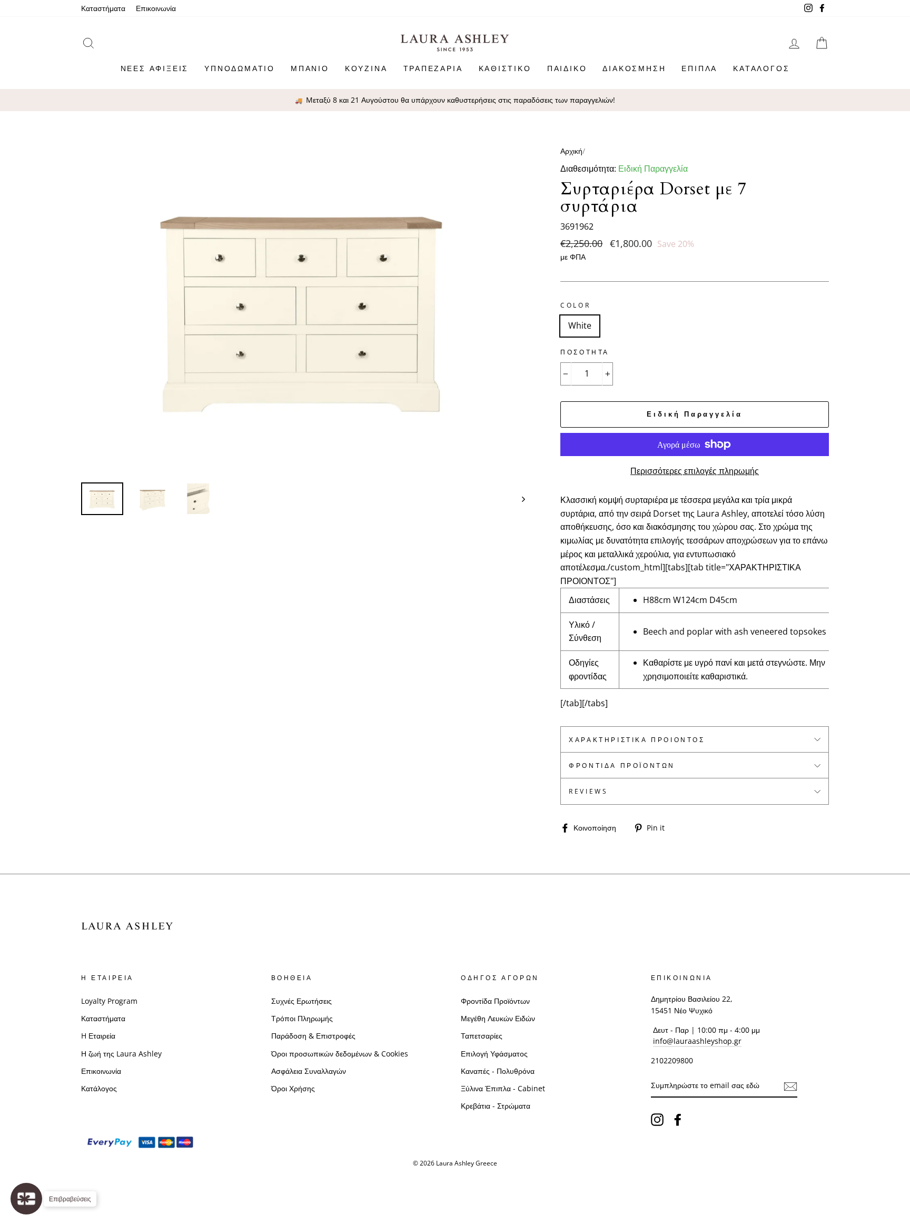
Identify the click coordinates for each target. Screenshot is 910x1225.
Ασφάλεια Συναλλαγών (308, 1071)
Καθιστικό (505, 68)
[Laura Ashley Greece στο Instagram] (657, 1119)
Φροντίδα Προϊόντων (622, 765)
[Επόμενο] (518, 498)
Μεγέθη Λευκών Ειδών (498, 1018)
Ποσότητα (584, 352)
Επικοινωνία (156, 8)
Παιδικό (567, 68)
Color (575, 305)
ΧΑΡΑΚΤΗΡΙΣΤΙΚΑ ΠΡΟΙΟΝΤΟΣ (637, 739)
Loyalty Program (109, 1001)
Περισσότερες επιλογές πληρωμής (694, 471)
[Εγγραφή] (790, 1086)
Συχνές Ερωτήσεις (301, 1001)
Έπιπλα (699, 68)
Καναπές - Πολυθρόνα (498, 1071)
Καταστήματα (103, 8)
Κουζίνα (366, 68)
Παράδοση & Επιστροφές (313, 1036)
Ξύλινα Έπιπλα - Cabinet (503, 1088)
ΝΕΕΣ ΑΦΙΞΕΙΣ (155, 68)
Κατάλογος (761, 68)
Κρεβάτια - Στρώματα (495, 1106)
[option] (455, 100)
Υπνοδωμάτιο (239, 68)
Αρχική (571, 151)
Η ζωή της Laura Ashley (121, 1054)
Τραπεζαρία (433, 68)
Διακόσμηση (634, 68)
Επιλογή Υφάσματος (494, 1054)
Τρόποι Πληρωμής (302, 1018)
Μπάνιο (310, 68)
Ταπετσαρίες (481, 1036)
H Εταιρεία (98, 1036)
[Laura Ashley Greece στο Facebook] (677, 1119)
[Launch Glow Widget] (26, 1198)
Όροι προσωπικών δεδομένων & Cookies (339, 1054)
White (579, 325)
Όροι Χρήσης (293, 1088)
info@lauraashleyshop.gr (697, 1041)
